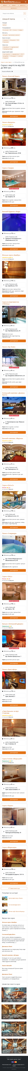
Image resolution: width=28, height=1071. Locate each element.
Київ (8, 1059)
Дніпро (15, 1059)
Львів (19, 1059)
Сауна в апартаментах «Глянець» (10, 303)
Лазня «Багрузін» (8, 122)
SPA (18, 40)
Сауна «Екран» (7, 806)
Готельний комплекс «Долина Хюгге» (13, 394)
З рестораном (6, 54)
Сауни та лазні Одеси (6, 62)
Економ (15, 30)
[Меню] (25, 2)
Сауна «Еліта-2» (8, 485)
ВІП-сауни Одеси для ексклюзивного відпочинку (12, 1051)
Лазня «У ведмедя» (9, 533)
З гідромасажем (14, 47)
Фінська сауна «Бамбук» (11, 255)
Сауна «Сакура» (8, 168)
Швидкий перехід (8, 19)
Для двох (5, 35)
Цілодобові (5, 56)
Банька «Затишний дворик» (12, 624)
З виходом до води (7, 49)
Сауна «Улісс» (7, 576)
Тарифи (14, 1065)
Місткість (13, 8)
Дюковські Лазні (7, 946)
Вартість (22, 5)
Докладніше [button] (14, 116)
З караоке (5, 58)
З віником (5, 40)
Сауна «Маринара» (9, 847)
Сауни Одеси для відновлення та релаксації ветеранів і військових (13, 1016)
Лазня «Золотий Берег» (11, 76)
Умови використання (6, 1064)
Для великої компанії (14, 35)
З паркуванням (15, 54)
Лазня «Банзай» (7, 965)
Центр (4, 25)
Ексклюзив (5, 30)
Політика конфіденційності (18, 1064)
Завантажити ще (15, 888)
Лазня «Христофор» (9, 669)
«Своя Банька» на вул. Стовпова (10, 712)
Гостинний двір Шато (15, 905)
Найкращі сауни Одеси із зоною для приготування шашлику (14, 1000)
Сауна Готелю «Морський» (12, 759)
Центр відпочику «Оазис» (16, 898)
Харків (11, 1059)
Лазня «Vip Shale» (8, 347)
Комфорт (20, 30)
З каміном (19, 56)
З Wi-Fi (22, 54)
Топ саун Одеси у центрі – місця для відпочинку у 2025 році (14, 1034)
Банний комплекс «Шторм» (10, 955)
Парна (13, 5)
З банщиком (12, 40)
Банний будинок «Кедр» (11, 211)
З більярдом (13, 56)
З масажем (5, 42)
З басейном (6, 47)
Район (4, 5)
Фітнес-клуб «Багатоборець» (17, 911)
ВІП (11, 30)
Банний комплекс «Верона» (12, 438)
